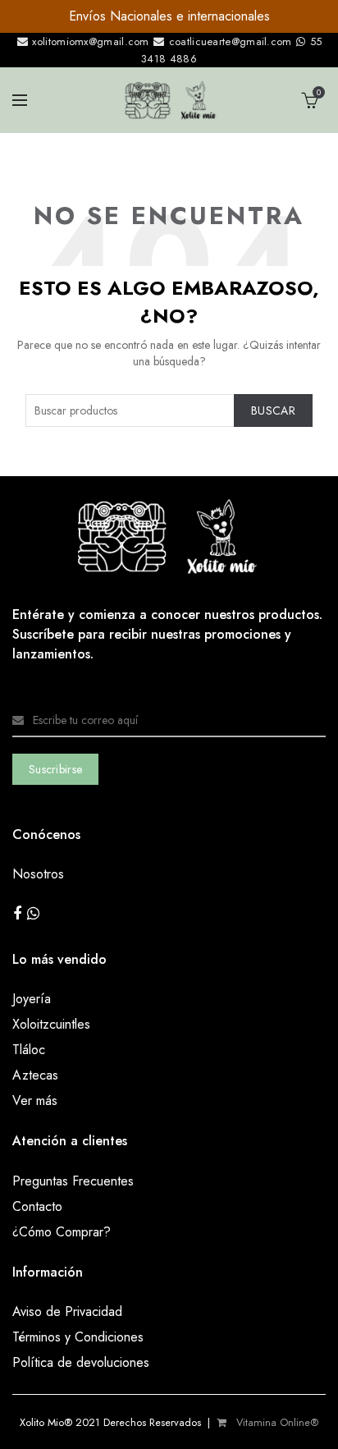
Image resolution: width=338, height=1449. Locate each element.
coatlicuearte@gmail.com (230, 41)
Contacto (37, 1206)
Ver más (34, 1100)
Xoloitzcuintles (51, 1024)
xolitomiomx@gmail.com (89, 41)
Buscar (273, 410)
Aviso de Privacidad (67, 1311)
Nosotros (38, 873)
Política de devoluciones (80, 1362)
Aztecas (35, 1075)
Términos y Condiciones (78, 1336)
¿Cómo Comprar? (61, 1231)
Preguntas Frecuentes (73, 1181)
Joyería (31, 998)
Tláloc (28, 1049)
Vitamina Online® (275, 1422)
